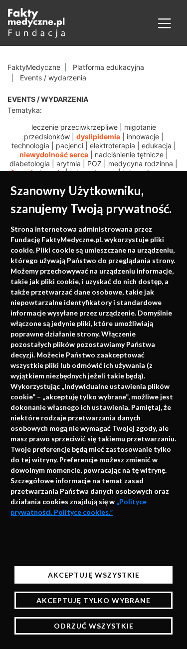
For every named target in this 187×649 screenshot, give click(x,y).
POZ (94, 163)
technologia (30, 145)
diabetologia (29, 163)
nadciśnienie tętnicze (129, 154)
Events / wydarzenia (53, 77)
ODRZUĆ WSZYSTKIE (94, 626)
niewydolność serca (53, 154)
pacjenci (69, 145)
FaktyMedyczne (33, 67)
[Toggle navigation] (164, 22)
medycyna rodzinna (140, 163)
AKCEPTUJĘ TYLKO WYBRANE (93, 600)
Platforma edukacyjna (108, 67)
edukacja (157, 145)
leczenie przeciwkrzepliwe (74, 127)
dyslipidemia (98, 136)
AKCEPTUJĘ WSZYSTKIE (94, 575)
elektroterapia (112, 145)
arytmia (68, 163)
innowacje (143, 136)
